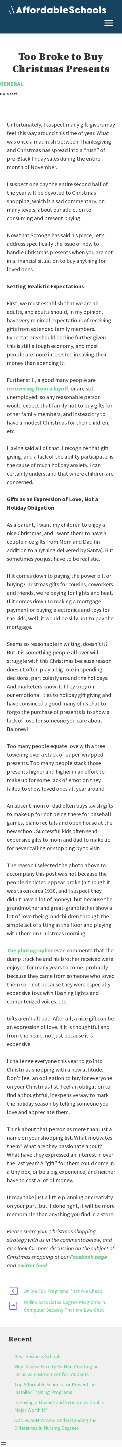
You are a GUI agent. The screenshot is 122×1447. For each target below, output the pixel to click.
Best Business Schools (38, 1356)
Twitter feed (32, 1265)
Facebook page (88, 1256)
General (11, 83)
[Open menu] (3, 1443)
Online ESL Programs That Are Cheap (63, 1291)
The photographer (30, 950)
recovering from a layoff (37, 388)
